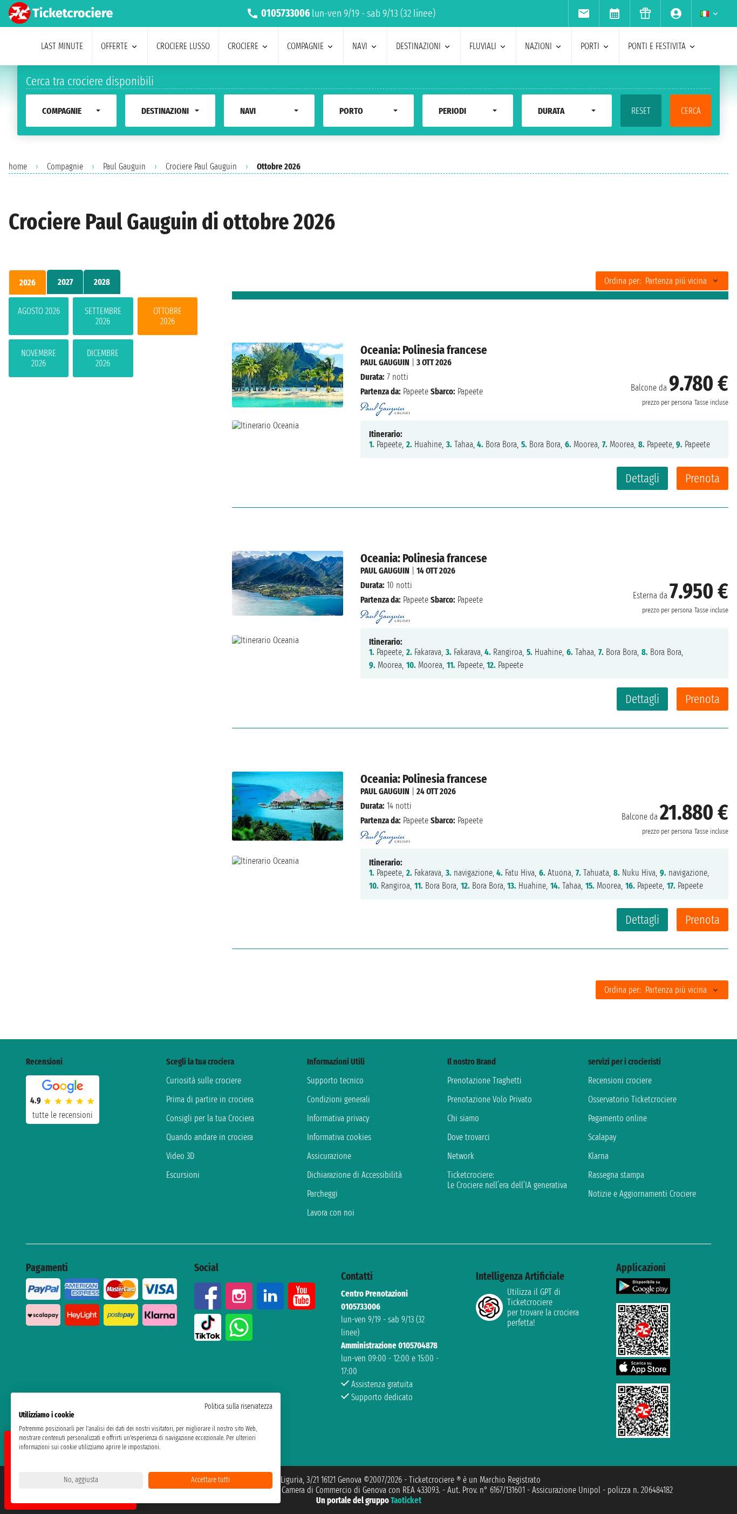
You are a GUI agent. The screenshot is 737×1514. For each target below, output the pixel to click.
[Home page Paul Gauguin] (385, 406)
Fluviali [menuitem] (482, 46)
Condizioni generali (338, 1099)
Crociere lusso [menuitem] (183, 46)
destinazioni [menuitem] (418, 46)
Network (460, 1156)
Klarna (598, 1156)
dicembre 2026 (103, 358)
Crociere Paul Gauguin (201, 166)
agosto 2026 (39, 311)
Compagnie (65, 166)
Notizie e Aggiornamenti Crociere (642, 1194)
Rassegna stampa (616, 1175)
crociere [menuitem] (243, 46)
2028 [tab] (102, 282)
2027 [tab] (65, 282)
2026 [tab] (27, 282)
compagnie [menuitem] (305, 46)
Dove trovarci (468, 1137)
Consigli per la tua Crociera (210, 1118)
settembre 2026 (103, 316)
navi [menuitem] (359, 46)
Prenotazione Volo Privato (489, 1099)
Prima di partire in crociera (210, 1099)
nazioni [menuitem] (538, 46)
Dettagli (642, 478)
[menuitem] (583, 13)
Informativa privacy (338, 1118)
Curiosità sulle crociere (203, 1080)
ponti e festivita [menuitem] (657, 46)
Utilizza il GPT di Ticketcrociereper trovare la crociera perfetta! (543, 1307)
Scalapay (602, 1137)
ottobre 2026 (167, 316)
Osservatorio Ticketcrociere (632, 1099)
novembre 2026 (38, 358)
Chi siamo (463, 1118)
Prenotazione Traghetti (484, 1080)
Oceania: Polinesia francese (423, 350)
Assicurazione (329, 1156)
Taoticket (406, 1500)
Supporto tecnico (335, 1080)
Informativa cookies (339, 1137)
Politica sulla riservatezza (238, 1406)
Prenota (702, 478)
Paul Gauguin (124, 166)
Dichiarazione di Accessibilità (354, 1175)
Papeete (415, 391)
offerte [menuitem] (114, 46)
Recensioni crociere (620, 1080)
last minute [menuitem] (62, 46)
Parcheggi (322, 1194)
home (18, 166)
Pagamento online (617, 1118)
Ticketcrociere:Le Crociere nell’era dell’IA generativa (507, 1180)
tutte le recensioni (62, 1115)
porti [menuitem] (590, 46)
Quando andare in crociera (209, 1137)
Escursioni (183, 1175)
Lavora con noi (330, 1213)
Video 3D (180, 1156)
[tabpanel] (103, 339)
